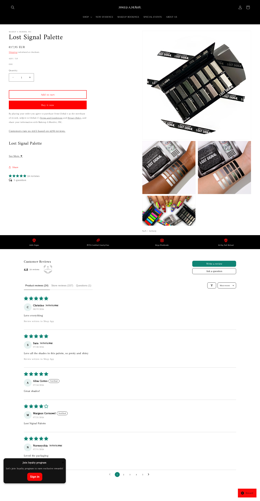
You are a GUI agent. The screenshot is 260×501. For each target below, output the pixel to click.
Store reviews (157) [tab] (62, 285)
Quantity (13, 70)
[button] (13, 7)
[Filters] (211, 285)
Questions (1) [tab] (83, 285)
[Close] (63, 463)
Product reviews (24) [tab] (36, 285)
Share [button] (15, 167)
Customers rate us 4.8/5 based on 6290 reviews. (37, 130)
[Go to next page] (149, 474)
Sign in (34, 476)
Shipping (13, 52)
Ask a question (214, 271)
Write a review (214, 263)
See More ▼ (16, 155)
